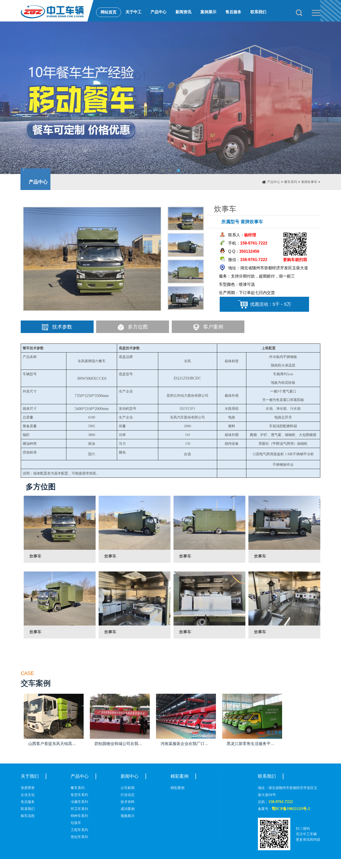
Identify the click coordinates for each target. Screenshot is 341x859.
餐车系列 (290, 182)
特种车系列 (79, 816)
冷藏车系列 (79, 802)
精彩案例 (179, 776)
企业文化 (28, 795)
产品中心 (159, 12)
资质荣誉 (28, 788)
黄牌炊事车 (309, 182)
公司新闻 (128, 788)
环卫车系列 (79, 809)
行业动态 (128, 795)
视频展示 (128, 816)
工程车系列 (79, 830)
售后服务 (233, 12)
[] (60, 523)
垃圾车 (76, 823)
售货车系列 (79, 795)
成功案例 (128, 809)
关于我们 (30, 776)
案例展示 (208, 12)
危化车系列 (79, 837)
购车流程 (28, 816)
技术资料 (128, 802)
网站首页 (109, 12)
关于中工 (134, 12)
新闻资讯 (183, 12)
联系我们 (258, 12)
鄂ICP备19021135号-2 (291, 808)
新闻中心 (130, 776)
